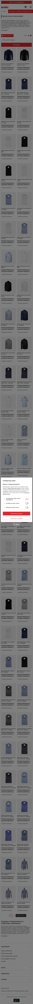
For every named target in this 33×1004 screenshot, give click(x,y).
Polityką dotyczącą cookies (14, 488)
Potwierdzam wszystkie (16, 513)
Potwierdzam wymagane (16, 518)
